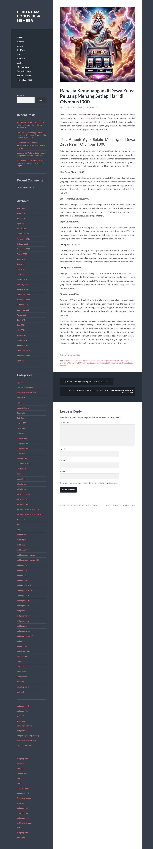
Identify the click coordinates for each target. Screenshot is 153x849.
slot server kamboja (25, 651)
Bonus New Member (25, 387)
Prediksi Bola (22, 469)
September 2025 (23, 249)
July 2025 (21, 259)
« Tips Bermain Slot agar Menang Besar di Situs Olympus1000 (86, 381)
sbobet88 (21, 479)
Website (63, 471)
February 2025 (23, 284)
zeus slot (20, 692)
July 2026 (21, 208)
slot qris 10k (22, 646)
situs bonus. (21, 489)
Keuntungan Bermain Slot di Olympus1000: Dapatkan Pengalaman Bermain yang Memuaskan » (101, 391)
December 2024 (23, 294)
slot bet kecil (22, 540)
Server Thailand (24, 75)
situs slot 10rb (22, 504)
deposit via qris (23, 408)
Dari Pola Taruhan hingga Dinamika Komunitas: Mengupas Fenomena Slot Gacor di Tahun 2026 (31, 135)
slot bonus (21, 545)
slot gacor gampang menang (28, 735)
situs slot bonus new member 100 (30, 514)
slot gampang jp (23, 621)
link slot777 (21, 423)
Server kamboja (24, 71)
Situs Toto (21, 519)
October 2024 (22, 305)
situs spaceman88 (24, 745)
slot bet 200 (22, 535)
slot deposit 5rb (23, 606)
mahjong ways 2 (23, 448)
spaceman (21, 666)
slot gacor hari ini (23, 616)
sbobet (19, 474)
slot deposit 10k (23, 595)
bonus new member (24, 726)
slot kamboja (22, 626)
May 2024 (21, 330)
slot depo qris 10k (24, 585)
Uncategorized (23, 687)
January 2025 (22, 289)
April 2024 (21, 335)
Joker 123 (21, 413)
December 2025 (23, 234)
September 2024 (23, 310)
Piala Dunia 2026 (24, 464)
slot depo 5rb (22, 580)
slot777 (20, 661)
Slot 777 (20, 716)
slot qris (20, 641)
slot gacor (21, 611)
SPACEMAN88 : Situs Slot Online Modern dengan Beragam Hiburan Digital (30, 163)
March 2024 (22, 340)
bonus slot (21, 398)
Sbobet (20, 63)
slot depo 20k (22, 570)
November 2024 (23, 300)
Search (20, 95)
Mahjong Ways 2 (24, 67)
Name (63, 449)
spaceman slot (22, 672)
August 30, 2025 (67, 107)
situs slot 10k (22, 499)
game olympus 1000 (72, 360)
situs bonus (21, 484)
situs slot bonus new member (28, 509)
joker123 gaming (24, 80)
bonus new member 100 (26, 393)
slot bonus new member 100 (28, 560)
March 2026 (22, 229)
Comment (65, 422)
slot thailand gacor (24, 823)
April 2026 (21, 224)
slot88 (19, 778)
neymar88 (21, 453)
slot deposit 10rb (23, 601)
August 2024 (22, 315)
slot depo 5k (22, 575)
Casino (20, 46)
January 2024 (22, 345)
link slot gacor (22, 813)
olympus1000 (22, 458)
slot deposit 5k (23, 818)
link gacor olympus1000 (90, 360)
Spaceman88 (22, 677)
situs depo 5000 (23, 494)
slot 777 (20, 530)
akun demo (21, 763)
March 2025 (22, 279)
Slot (18, 54)
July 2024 (21, 320)
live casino (21, 428)
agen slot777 (22, 382)
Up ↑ (133, 505)
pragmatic (21, 721)
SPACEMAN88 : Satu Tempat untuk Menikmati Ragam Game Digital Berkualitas (31, 125)
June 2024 (21, 325)
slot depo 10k (22, 565)
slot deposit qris (23, 706)
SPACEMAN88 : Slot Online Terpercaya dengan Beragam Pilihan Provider (31, 145)
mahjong (20, 433)
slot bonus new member (26, 555)
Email (63, 460)
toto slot (20, 682)
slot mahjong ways (24, 631)
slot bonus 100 (23, 550)
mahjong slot (22, 438)
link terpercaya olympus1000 (112, 360)
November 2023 (23, 355)
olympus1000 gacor (91, 363)
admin (81, 107)
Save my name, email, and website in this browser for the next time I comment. (90, 483)
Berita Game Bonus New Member (29, 16)
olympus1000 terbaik (107, 363)
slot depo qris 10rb (24, 590)
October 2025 (22, 244)
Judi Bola (21, 50)
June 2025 (21, 264)
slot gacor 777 (22, 731)
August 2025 (22, 254)
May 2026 (21, 218)
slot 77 (19, 828)
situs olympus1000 (124, 363)
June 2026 (21, 213)
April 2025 (21, 274)
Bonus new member (24, 798)
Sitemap (20, 41)
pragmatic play (23, 788)
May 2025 (21, 269)
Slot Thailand (22, 656)
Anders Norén (122, 505)
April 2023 (21, 360)
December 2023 (23, 350)
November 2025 (23, 239)
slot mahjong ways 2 (25, 636)
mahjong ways (22, 443)
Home (19, 37)
